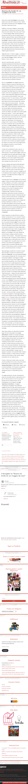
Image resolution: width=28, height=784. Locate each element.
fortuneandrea (5, 670)
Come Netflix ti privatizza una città (9, 755)
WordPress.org (5, 690)
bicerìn (19, 456)
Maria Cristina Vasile (19, 13)
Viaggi (17, 454)
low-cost (16, 457)
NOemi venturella (6, 666)
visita (20, 461)
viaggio (16, 461)
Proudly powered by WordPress (6, 779)
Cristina (9, 493)
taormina (3, 459)
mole (19, 457)
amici (6, 456)
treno (19, 459)
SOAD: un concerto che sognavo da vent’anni (12, 751)
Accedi (3, 684)
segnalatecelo (23, 776)
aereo (3, 456)
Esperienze (4, 457)
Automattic (25, 779)
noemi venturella (5, 672)
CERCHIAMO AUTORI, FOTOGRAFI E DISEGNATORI (14, 782)
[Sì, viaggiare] (7, 436)
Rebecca (12, 663)
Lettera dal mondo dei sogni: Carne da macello (12, 757)
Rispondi (3, 488)
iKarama (7, 297)
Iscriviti (5, 650)
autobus (12, 456)
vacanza (22, 459)
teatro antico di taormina (10, 459)
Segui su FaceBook (14, 546)
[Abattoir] (14, 4)
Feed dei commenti (6, 688)
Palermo (22, 457)
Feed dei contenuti (6, 686)
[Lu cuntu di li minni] (7, 447)
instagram (12, 457)
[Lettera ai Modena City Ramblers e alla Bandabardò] (19, 437)
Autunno (16, 456)
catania (22, 456)
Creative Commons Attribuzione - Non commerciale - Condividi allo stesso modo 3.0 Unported (13, 771)
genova (8, 457)
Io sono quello (4, 468)
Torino (17, 459)
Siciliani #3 (25, 468)
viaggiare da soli (12, 461)
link (2, 463)
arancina (8, 456)
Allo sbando (12, 670)
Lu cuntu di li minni (6, 450)
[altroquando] (13, 731)
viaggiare (6, 461)
